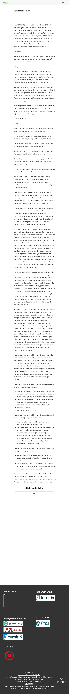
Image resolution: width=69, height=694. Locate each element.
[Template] (10, 600)
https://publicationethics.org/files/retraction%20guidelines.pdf (35, 479)
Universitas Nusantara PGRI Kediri (29, 675)
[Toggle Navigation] (63, 2)
